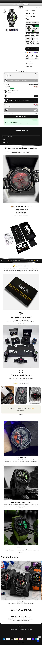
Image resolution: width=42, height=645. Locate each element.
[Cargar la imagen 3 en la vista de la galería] (10, 30)
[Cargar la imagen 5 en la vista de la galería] (16, 30)
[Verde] (33, 31)
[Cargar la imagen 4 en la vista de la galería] (13, 30)
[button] (2, 7)
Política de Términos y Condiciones (25, 629)
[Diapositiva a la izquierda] (4, 30)
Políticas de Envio (26, 631)
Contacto (32, 631)
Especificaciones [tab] (29, 61)
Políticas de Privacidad (13, 629)
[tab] (32, 63)
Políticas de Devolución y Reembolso (15, 631)
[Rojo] (35, 31)
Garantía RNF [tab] (29, 66)
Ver (36, 96)
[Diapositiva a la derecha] (20, 30)
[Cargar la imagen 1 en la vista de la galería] (6, 30)
